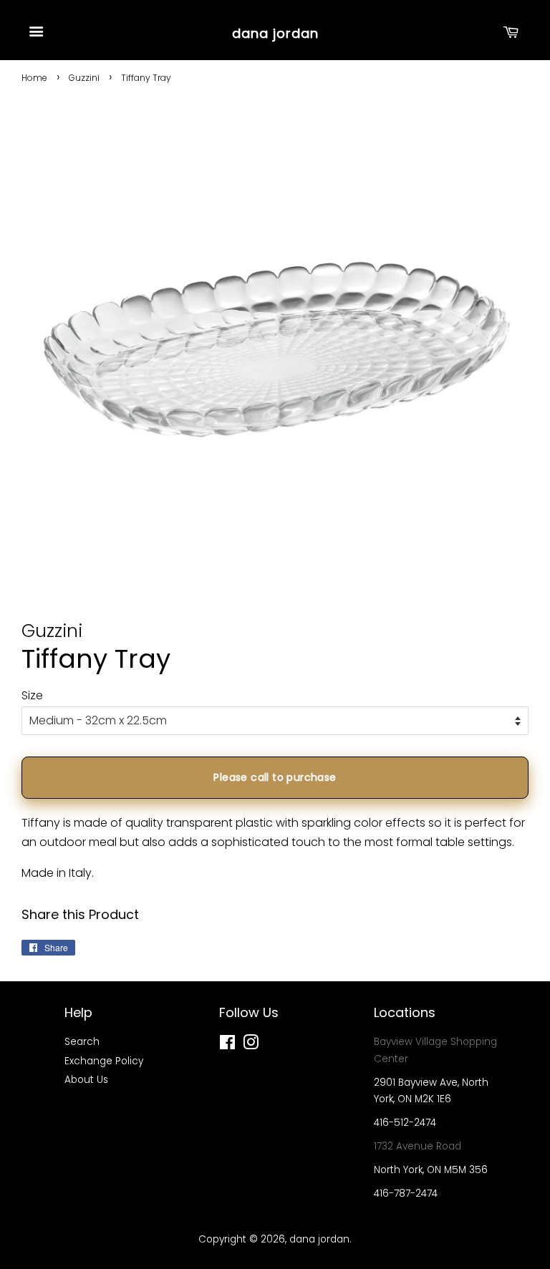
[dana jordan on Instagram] (251, 1045)
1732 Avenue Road (417, 1146)
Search (82, 1042)
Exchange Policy (103, 1061)
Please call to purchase (274, 777)
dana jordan (275, 33)
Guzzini (84, 78)
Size (32, 695)
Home (34, 78)
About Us (86, 1079)
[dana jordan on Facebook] (227, 1045)
